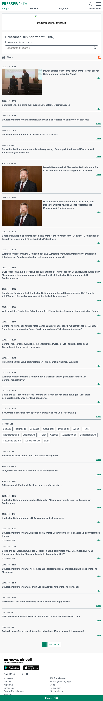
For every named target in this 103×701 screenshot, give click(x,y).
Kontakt (7, 681)
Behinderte (20, 429)
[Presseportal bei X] (21, 674)
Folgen (48, 698)
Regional (63, 8)
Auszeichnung (69, 435)
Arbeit (76, 429)
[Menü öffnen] (98, 4)
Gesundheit (48, 429)
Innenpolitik (63, 429)
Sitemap (8, 694)
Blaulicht (34, 8)
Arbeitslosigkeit (32, 441)
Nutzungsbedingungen (61, 681)
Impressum (9, 678)
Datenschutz (10, 688)
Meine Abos (95, 8)
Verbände (34, 429)
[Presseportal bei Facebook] (18, 674)
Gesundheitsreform (12, 441)
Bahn (46, 441)
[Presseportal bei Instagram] (25, 674)
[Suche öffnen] (90, 4)
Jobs (52, 685)
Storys (5, 8)
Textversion (55, 688)
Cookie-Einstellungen (14, 691)
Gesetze (54, 435)
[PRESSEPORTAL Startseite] (15, 4)
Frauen (42, 435)
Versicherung (29, 435)
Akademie (8, 685)
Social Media (56, 691)
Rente (86, 429)
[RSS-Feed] (99, 57)
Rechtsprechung (11, 435)
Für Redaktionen (58, 678)
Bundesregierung (88, 435)
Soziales (7, 429)
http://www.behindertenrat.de (18, 42)
